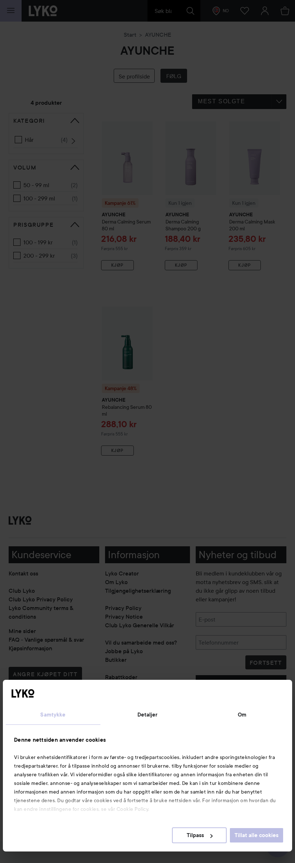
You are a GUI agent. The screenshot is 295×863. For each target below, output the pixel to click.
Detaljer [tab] (147, 714)
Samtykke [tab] (52, 714)
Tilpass (195, 835)
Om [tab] (242, 714)
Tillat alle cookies (256, 835)
